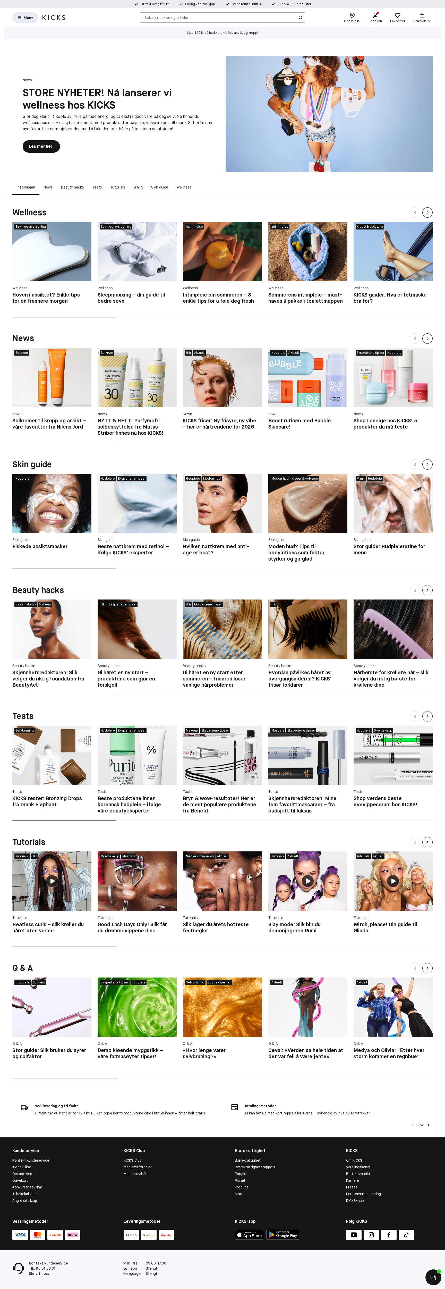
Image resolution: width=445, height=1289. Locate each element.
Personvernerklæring (363, 1194)
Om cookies (22, 1173)
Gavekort (20, 1180)
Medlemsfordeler (138, 1167)
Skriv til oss (39, 1273)
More (239, 1194)
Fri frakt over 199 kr (154, 4)
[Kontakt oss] (433, 1277)
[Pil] (428, 1125)
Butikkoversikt (358, 1173)
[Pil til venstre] (413, 1125)
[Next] (427, 212)
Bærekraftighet (248, 1160)
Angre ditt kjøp (24, 1200)
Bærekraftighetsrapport (255, 1167)
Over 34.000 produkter (294, 4)
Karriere (352, 1180)
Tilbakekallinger (25, 1194)
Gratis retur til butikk (246, 4)
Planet (240, 1180)
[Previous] (415, 212)
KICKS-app (355, 1200)
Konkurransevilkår (27, 1187)
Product (241, 1187)
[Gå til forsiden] (53, 17)
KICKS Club (133, 1160)
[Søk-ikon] (300, 17)
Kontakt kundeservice (30, 1160)
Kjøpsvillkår (21, 1167)
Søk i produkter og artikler (166, 17)
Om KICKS (354, 1160)
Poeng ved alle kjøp (200, 4)
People (240, 1173)
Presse (352, 1187)
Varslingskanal (358, 1167)
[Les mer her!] (329, 114)
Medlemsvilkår (135, 1173)
